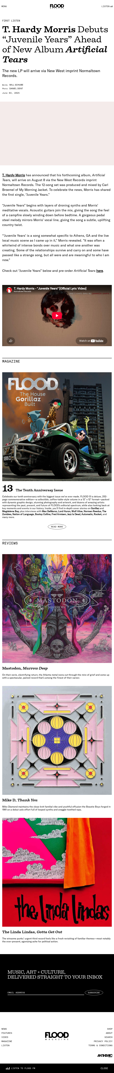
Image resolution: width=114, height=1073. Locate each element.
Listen (5, 1045)
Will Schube (16, 84)
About (109, 1033)
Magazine (57, 361)
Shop (110, 1029)
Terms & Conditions (100, 1045)
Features (6, 1033)
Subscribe (94, 992)
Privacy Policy (103, 1041)
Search (108, 1037)
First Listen (11, 20)
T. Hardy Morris (13, 175)
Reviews (57, 543)
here (99, 271)
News (4, 1029)
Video (4, 1037)
